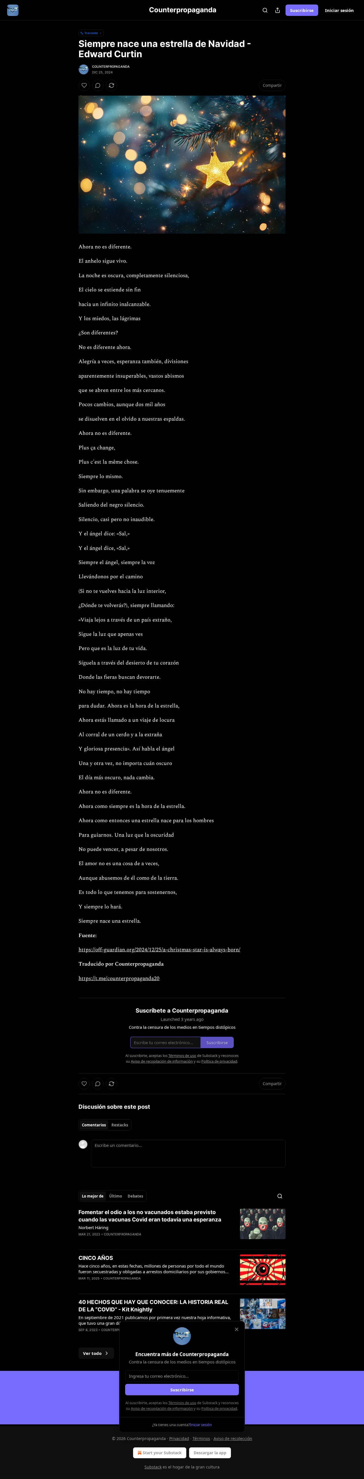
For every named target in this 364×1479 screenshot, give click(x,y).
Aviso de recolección (233, 1438)
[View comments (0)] (98, 85)
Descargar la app (210, 1452)
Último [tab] (115, 1196)
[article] (182, 1226)
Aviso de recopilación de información (162, 1408)
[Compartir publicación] (277, 10)
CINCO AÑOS (95, 1258)
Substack (153, 1467)
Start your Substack (162, 1452)
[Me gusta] (84, 85)
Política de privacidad (219, 1408)
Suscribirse (302, 10)
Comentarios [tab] (94, 1125)
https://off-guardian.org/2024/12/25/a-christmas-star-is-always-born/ (159, 950)
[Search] (265, 10)
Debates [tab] (135, 1196)
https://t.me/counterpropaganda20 (119, 978)
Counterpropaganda (111, 67)
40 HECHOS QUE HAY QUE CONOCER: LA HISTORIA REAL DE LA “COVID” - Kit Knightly (153, 1306)
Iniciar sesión (339, 10)
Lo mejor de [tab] (93, 1196)
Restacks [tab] (119, 1125)
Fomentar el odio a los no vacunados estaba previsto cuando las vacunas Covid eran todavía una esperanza (149, 1216)
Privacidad (179, 1438)
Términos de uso (182, 1402)
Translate (91, 33)
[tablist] (104, 1125)
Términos (201, 1438)
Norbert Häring (93, 1227)
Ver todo (92, 1353)
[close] (236, 1329)
